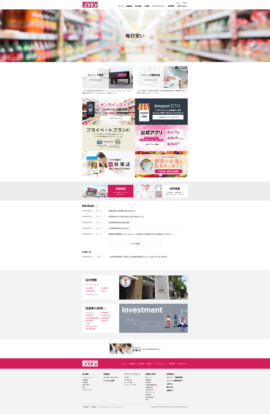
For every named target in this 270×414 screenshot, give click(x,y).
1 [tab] (118, 61)
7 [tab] (137, 61)
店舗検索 (106, 374)
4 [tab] (127, 61)
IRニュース (90, 312)
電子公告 (105, 320)
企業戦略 (105, 288)
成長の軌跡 (90, 291)
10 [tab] (146, 61)
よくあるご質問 (108, 380)
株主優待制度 (91, 328)
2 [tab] (121, 61)
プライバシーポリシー (105, 407)
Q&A (88, 323)
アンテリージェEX (130, 385)
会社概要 (90, 288)
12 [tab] (152, 61)
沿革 (103, 291)
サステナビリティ (93, 294)
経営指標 (90, 315)
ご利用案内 (85, 407)
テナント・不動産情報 (174, 377)
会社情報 (85, 374)
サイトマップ (118, 407)
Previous (2, 35)
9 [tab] (143, 61)
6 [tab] (133, 61)
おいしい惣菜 (128, 382)
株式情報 (90, 320)
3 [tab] (124, 61)
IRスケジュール (92, 326)
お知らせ (170, 384)
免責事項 (93, 407)
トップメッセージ (93, 284)
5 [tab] (130, 61)
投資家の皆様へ (151, 374)
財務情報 (105, 312)
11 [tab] (149, 61)
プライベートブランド (132, 374)
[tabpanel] (135, 35)
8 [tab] (140, 61)
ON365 (126, 377)
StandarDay (128, 380)
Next (266, 35)
